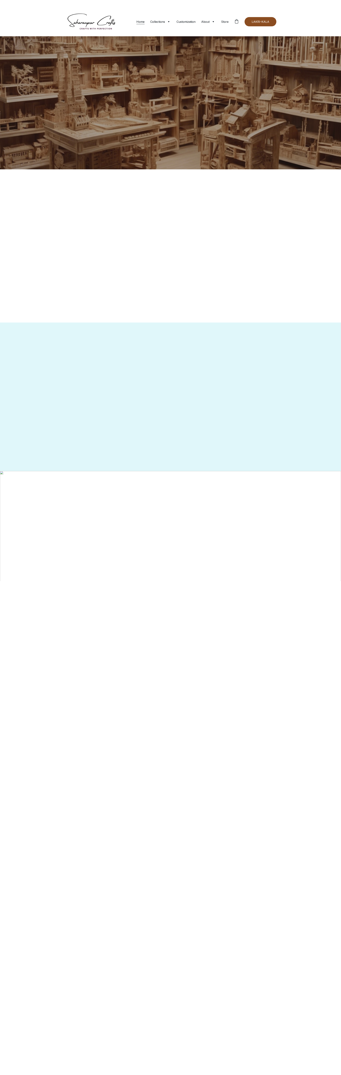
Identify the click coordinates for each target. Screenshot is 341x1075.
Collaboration (223, 587)
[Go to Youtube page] (100, 617)
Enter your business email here (234, 607)
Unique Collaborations (244, 144)
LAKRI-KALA (260, 21)
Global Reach (171, 144)
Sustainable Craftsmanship (97, 144)
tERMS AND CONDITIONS (141, 587)
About (205, 21)
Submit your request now (234, 625)
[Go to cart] (236, 21)
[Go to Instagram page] (89, 617)
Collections (157, 21)
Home (140, 21)
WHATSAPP (170, 118)
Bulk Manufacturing (170, 151)
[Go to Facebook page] (77, 617)
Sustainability (182, 587)
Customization (186, 21)
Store (225, 21)
